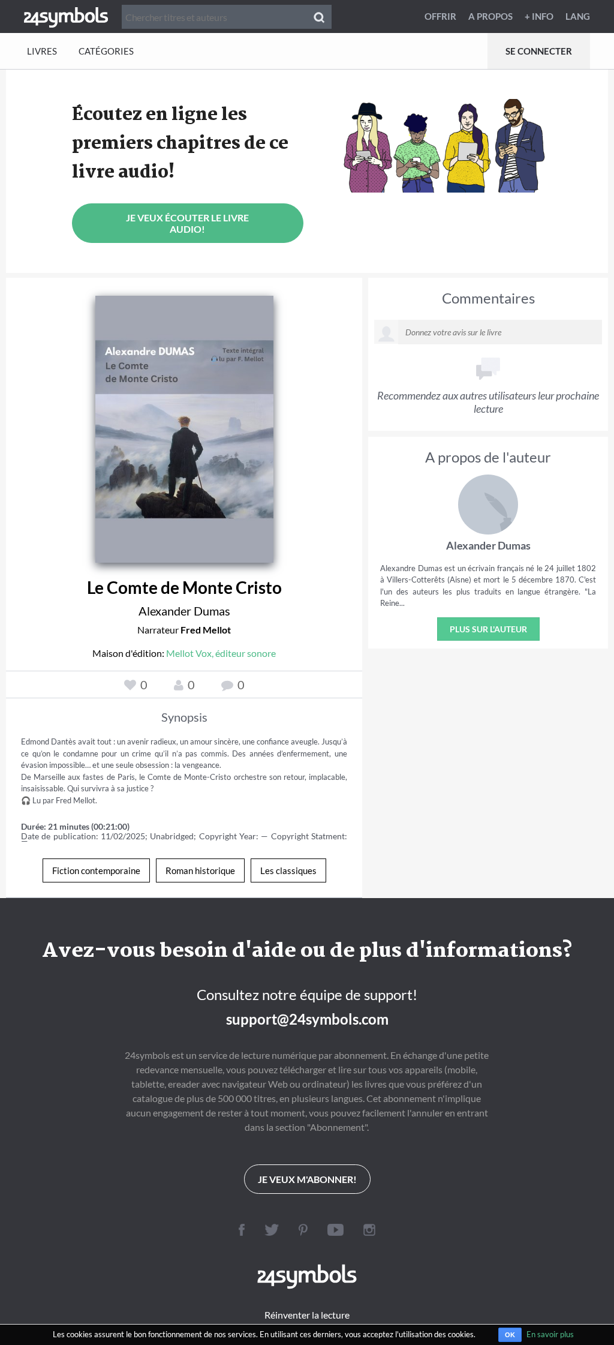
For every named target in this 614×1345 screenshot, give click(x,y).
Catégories (106, 51)
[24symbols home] (66, 16)
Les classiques (288, 870)
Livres (42, 51)
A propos (490, 16)
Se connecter (538, 51)
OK (510, 1334)
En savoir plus (550, 1334)
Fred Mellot (205, 629)
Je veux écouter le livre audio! (187, 223)
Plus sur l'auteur (488, 629)
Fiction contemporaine (96, 870)
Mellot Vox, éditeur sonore (221, 653)
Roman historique (200, 870)
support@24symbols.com (307, 1019)
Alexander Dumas (184, 611)
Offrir (440, 16)
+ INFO (539, 16)
